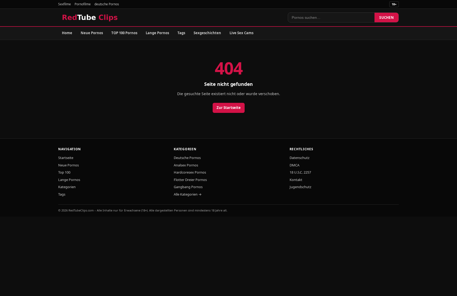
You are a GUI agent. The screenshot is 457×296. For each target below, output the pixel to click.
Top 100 (64, 172)
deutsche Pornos (106, 4)
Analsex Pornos (186, 165)
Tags (181, 32)
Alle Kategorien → (188, 194)
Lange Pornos (157, 32)
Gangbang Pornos (188, 186)
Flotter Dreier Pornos (190, 179)
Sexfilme (64, 4)
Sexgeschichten (207, 32)
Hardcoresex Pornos (190, 172)
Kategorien (67, 186)
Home (67, 32)
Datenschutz (299, 157)
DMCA (294, 165)
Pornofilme (83, 4)
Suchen (386, 17)
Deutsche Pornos (187, 157)
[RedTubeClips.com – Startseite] (90, 17)
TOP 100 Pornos (124, 32)
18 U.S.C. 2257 (300, 172)
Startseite (65, 157)
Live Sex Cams (241, 32)
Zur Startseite (229, 107)
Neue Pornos (92, 32)
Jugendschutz (300, 186)
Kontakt (296, 179)
